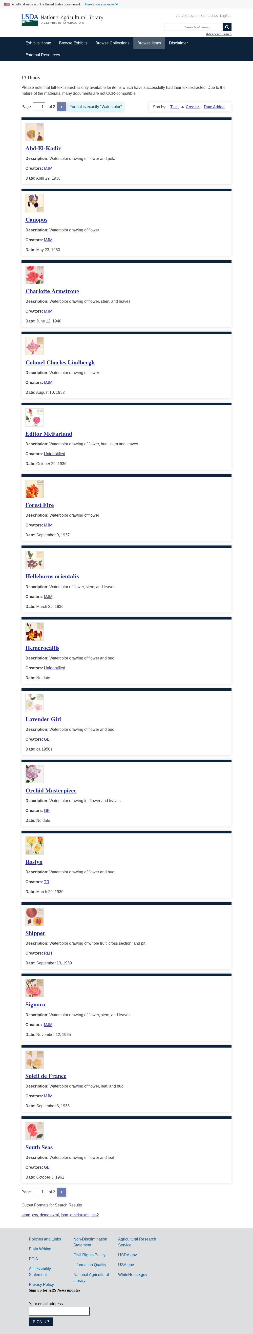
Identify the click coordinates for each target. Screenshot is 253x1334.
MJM (48, 168)
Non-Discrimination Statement (90, 1242)
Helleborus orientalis (52, 576)
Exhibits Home (38, 43)
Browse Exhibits (73, 43)
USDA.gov (127, 1255)
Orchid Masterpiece (51, 790)
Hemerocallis (42, 647)
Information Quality (89, 1265)
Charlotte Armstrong (52, 290)
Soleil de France (45, 1075)
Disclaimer (178, 43)
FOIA (33, 1259)
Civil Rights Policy (89, 1255)
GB (47, 739)
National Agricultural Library (72, 17)
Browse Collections (112, 43)
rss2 (95, 1215)
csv (35, 1215)
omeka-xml (79, 1215)
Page (26, 107)
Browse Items (149, 43)
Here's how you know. (99, 4)
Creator (193, 107)
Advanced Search (219, 34)
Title (174, 107)
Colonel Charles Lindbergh (60, 362)
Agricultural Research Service (137, 1242)
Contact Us (209, 15)
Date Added (214, 107)
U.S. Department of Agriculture (62, 22)
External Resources (42, 55)
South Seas (39, 1147)
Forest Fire (39, 504)
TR (46, 882)
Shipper (35, 932)
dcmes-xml (49, 1215)
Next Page (61, 106)
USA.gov (126, 1265)
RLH (48, 953)
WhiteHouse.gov (132, 1275)
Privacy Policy (41, 1284)
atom (25, 1215)
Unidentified (54, 454)
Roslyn (33, 861)
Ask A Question (187, 15)
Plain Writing (40, 1249)
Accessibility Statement (40, 1272)
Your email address (46, 1304)
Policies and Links (45, 1239)
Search (227, 27)
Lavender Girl (43, 718)
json (64, 1215)
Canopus (36, 219)
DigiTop (226, 15)
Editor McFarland (48, 433)
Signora (35, 1004)
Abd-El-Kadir (43, 148)
